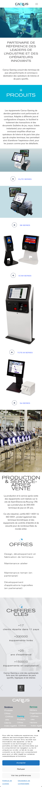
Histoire (33, 723)
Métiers (33, 710)
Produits (8, 710)
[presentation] (1, 688)
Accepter (21, 763)
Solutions (8, 707)
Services (33, 707)
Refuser (21, 769)
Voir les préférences (21, 775)
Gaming (20, 716)
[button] (38, 731)
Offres (7, 713)
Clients (7, 723)
